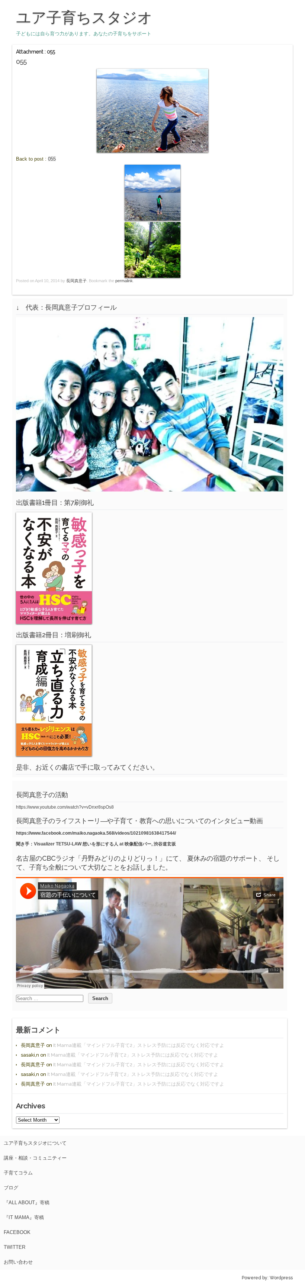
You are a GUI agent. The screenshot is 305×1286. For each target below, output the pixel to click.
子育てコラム (18, 1173)
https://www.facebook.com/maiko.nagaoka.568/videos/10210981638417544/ (96, 833)
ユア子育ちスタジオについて (35, 1143)
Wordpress (281, 1277)
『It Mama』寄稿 (24, 1217)
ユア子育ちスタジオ (84, 17)
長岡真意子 (76, 280)
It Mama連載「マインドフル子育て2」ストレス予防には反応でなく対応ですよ (138, 1045)
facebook (17, 1232)
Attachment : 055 (35, 52)
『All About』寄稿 (26, 1202)
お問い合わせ (18, 1262)
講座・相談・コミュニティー (35, 1158)
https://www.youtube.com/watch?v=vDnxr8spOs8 (65, 807)
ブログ (11, 1187)
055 (52, 159)
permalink (124, 280)
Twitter (14, 1247)
